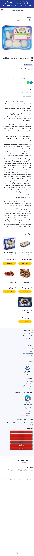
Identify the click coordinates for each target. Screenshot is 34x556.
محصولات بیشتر (27, 96)
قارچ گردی (21, 449)
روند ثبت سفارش (29, 384)
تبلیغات (31, 349)
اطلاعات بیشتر (25, 263)
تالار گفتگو (21, 445)
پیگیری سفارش (29, 413)
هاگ (15, 479)
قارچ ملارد (26, 64)
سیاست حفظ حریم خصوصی (27, 415)
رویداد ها (21, 439)
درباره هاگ (30, 358)
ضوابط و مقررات (29, 411)
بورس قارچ (29, 16)
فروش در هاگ (30, 351)
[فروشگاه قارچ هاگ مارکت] (17, 10)
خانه (30, 14)
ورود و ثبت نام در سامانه (28, 381)
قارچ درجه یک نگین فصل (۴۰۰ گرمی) (26, 311)
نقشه (21, 442)
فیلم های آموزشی (29, 388)
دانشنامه (21, 432)
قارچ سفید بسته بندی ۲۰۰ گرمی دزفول (10, 253)
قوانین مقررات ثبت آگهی (27, 386)
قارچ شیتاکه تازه (28, 282)
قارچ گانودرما (13, 282)
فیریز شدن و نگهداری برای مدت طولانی (14, 139)
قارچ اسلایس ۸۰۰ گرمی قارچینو (26, 253)
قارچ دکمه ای (28, 19)
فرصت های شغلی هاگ (28, 353)
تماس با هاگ (30, 355)
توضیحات (28, 89)
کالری (18, 159)
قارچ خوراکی (28, 17)
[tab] (17, 88)
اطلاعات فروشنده (26, 93)
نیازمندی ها (21, 435)
